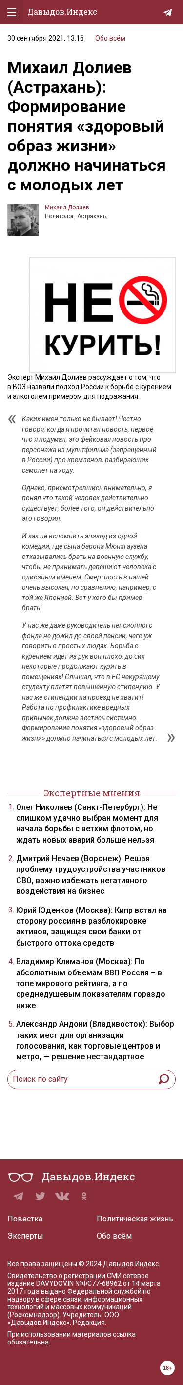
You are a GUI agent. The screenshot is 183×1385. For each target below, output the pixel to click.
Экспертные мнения (91, 793)
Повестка (24, 1218)
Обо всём (110, 38)
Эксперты (25, 1235)
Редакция (89, 1322)
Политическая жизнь (135, 1218)
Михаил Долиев (67, 207)
